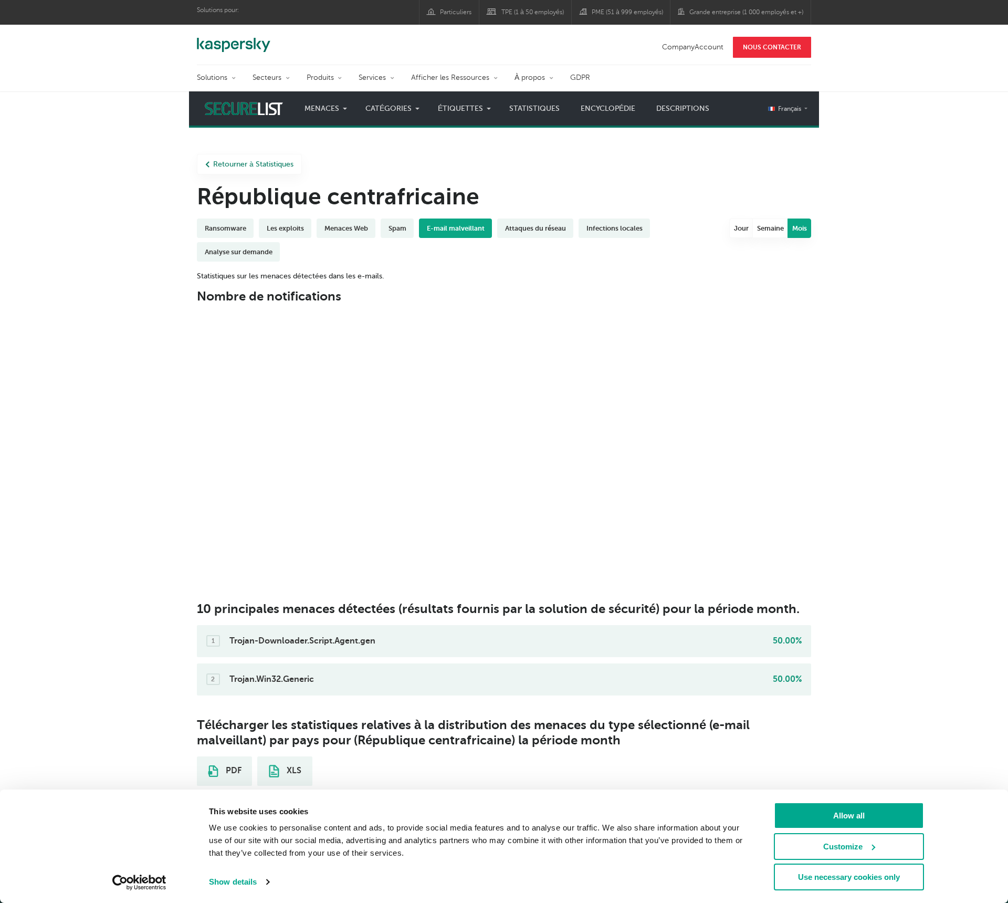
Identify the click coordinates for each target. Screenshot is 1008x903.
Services (372, 77)
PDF (233, 770)
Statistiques (534, 108)
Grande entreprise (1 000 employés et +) (746, 12)
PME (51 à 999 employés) (627, 12)
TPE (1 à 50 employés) (532, 12)
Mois (799, 228)
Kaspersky (233, 39)
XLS (293, 770)
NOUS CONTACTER (772, 47)
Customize (843, 846)
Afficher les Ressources (450, 77)
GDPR (580, 77)
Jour (741, 228)
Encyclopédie (608, 108)
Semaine (770, 228)
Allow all (849, 815)
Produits (320, 77)
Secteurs (267, 77)
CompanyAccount (692, 47)
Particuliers (455, 12)
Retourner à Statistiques (253, 164)
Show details (233, 881)
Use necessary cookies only (849, 877)
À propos (529, 77)
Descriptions (682, 108)
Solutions (212, 77)
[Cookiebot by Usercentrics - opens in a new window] (139, 882)
